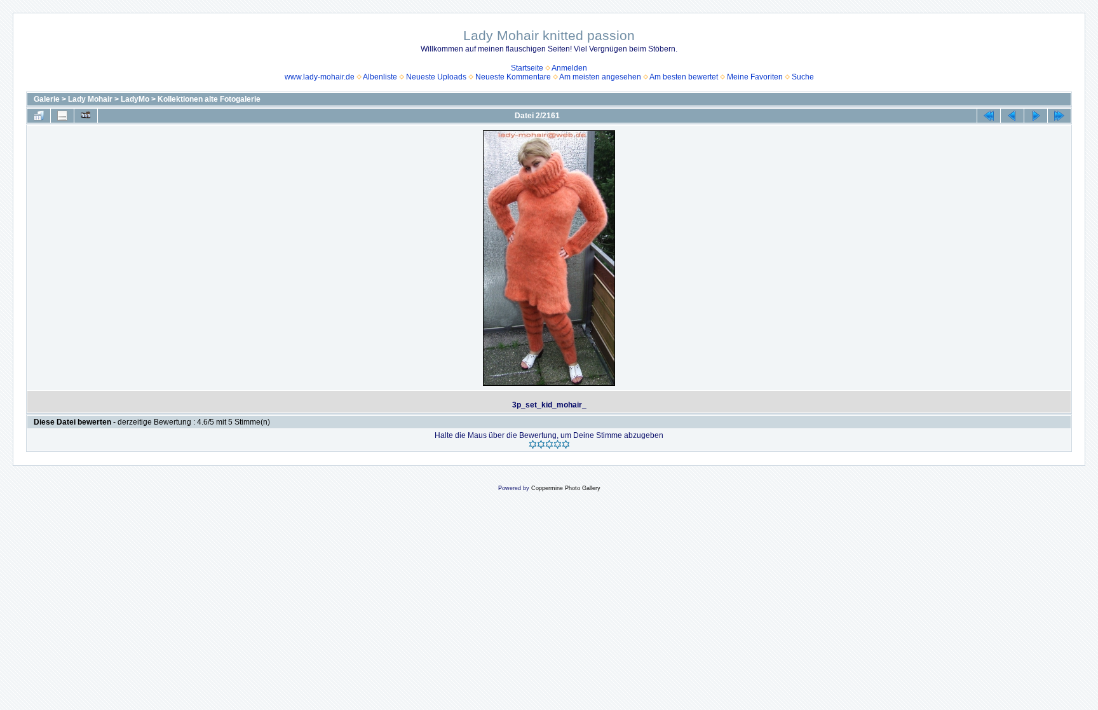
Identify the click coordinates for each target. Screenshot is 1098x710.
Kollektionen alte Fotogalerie (209, 99)
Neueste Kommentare (513, 76)
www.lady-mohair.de (320, 76)
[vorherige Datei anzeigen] (1012, 116)
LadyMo (135, 99)
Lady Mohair (90, 99)
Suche (803, 76)
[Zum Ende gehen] (1059, 116)
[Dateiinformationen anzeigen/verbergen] (62, 116)
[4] (557, 444)
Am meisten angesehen (600, 76)
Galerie (47, 99)
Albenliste (380, 76)
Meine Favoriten (755, 76)
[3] (549, 444)
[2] (541, 444)
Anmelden (569, 68)
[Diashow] (85, 116)
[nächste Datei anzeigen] (1035, 116)
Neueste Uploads (436, 76)
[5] (566, 444)
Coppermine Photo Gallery (565, 488)
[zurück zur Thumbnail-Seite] (38, 116)
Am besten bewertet (683, 76)
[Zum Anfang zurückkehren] (988, 116)
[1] (533, 444)
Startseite (527, 68)
